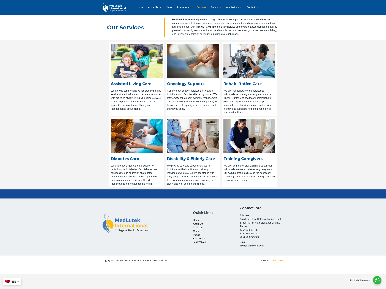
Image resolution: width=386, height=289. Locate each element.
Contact (197, 231)
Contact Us (252, 7)
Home (140, 7)
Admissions (232, 7)
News (169, 7)
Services (201, 7)
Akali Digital (277, 260)
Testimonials (199, 242)
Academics (183, 7)
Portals (214, 7)
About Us (153, 7)
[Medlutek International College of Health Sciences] (114, 7)
